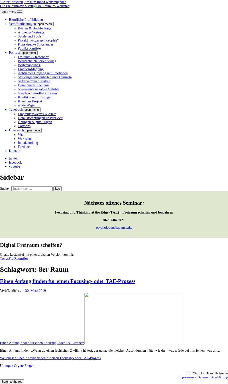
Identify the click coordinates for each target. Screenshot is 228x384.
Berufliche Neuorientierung (37, 61)
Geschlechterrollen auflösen (37, 93)
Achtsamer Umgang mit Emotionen (43, 73)
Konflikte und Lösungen (35, 97)
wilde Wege (26, 105)
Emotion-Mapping (31, 69)
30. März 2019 (35, 291)
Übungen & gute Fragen (35, 122)
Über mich (16, 130)
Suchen (5, 188)
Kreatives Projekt (30, 101)
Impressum (186, 377)
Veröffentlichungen (22, 24)
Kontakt (14, 151)
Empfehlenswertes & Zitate (37, 114)
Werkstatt (24, 139)
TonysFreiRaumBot (14, 258)
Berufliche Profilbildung (26, 19)
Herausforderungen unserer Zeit (40, 118)
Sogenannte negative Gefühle (38, 89)
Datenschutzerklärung (212, 377)
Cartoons (24, 126)
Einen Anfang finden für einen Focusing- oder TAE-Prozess (67, 281)
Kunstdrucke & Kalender (35, 44)
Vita (21, 135)
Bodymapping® (29, 65)
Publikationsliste (29, 48)
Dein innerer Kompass (33, 85)
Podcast (14, 52)
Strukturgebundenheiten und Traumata (45, 77)
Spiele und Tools (29, 36)
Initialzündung (28, 143)
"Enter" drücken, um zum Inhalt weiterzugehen (33, 2)
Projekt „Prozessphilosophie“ (38, 40)
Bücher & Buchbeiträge (34, 28)
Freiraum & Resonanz (33, 57)
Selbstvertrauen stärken (34, 81)
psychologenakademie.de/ (114, 227)
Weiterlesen (50, 358)
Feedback (24, 147)
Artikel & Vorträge (31, 32)
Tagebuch (16, 109)
